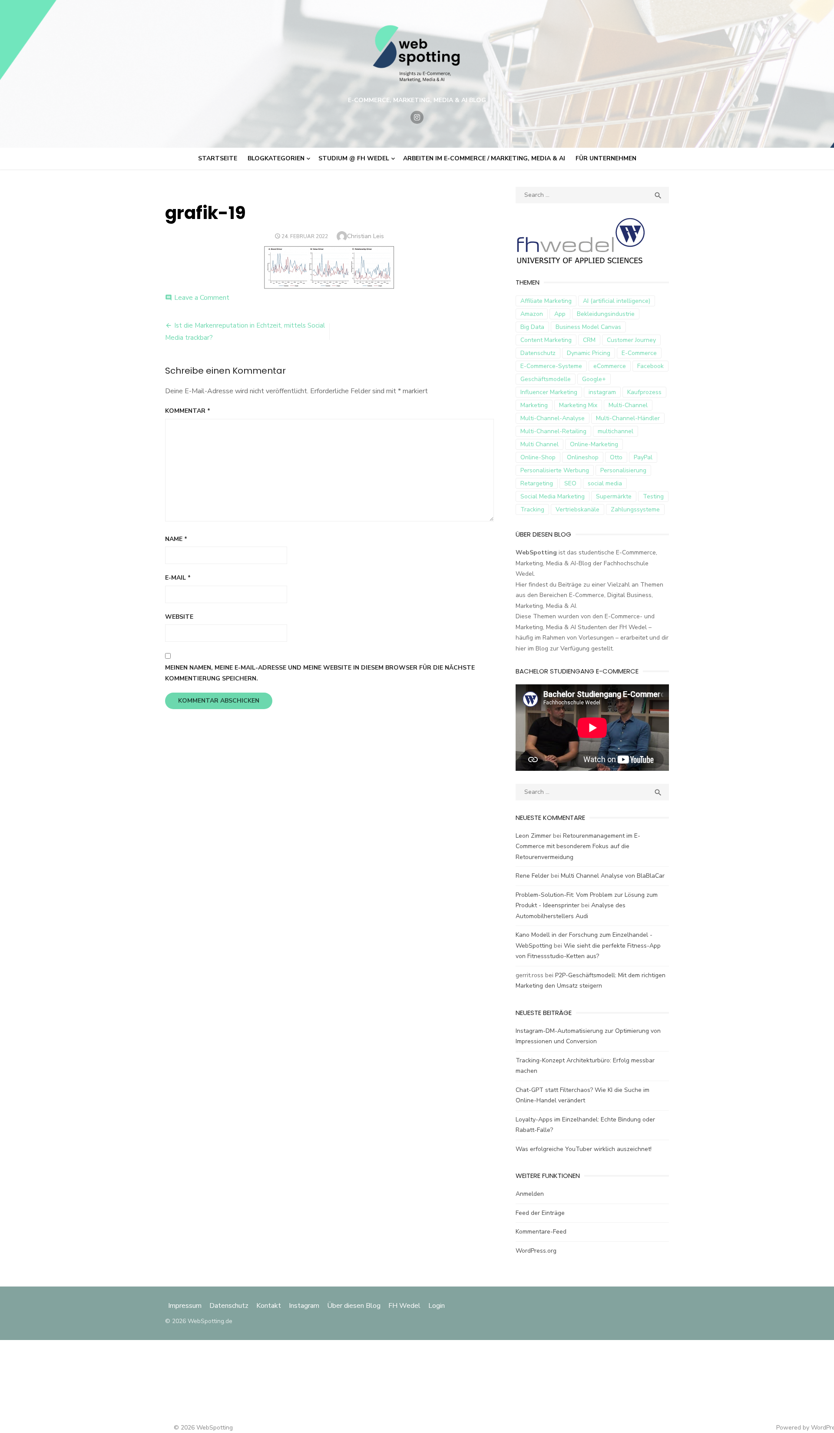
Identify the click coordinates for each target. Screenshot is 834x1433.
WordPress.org (536, 1251)
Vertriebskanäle (577, 509)
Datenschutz (538, 353)
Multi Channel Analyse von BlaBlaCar (613, 876)
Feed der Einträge (540, 1213)
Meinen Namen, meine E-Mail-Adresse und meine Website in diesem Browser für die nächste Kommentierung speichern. (320, 673)
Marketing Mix (578, 405)
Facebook (650, 366)
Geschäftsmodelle (545, 379)
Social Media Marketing (552, 496)
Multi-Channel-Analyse (552, 418)
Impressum (185, 1305)
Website (179, 617)
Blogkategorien (276, 158)
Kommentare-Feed (541, 1231)
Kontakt (268, 1305)
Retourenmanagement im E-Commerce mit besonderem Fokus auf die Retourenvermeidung (578, 846)
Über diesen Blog (354, 1305)
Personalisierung (623, 470)
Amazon (531, 314)
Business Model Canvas (588, 327)
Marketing (534, 405)
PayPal (643, 457)
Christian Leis (365, 236)
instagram (602, 392)
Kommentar (187, 411)
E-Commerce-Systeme (551, 366)
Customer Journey (631, 340)
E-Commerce (639, 353)
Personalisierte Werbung (554, 470)
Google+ (594, 379)
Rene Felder (532, 876)
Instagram (304, 1305)
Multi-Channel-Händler (628, 418)
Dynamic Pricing (588, 353)
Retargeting (536, 483)
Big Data (532, 327)
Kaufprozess (644, 392)
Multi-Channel (628, 405)
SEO (570, 483)
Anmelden (530, 1194)
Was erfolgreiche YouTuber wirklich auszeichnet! (584, 1149)
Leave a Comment (201, 297)
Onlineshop (583, 457)
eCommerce (609, 366)
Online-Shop (538, 457)
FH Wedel (404, 1305)
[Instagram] (417, 117)
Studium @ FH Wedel (353, 158)
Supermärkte (614, 496)
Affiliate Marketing (546, 301)
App (560, 314)
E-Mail (178, 578)
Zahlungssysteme (635, 509)
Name (176, 539)
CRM (589, 340)
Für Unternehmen (606, 158)
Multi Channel (539, 444)
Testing (653, 496)
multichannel (615, 431)
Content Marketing (546, 340)
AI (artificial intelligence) (616, 301)
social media (605, 483)
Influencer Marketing (548, 392)
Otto (616, 457)
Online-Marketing (594, 444)
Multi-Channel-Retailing (553, 431)
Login (436, 1305)
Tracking (532, 509)
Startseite (217, 158)
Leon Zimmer (533, 836)
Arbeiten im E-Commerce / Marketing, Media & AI (484, 158)
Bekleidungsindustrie (606, 314)
